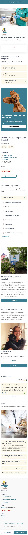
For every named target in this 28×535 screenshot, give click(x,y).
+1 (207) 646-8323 (7, 496)
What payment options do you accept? (11, 462)
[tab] (12, 360)
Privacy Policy (19, 523)
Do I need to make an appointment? (13, 468)
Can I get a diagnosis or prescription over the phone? (13, 442)
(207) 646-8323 (7, 532)
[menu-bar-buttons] (26, 6)
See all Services (5, 236)
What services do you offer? (10, 473)
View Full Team (14, 365)
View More (14, 300)
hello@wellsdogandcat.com (9, 499)
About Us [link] (3, 515)
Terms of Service (9, 523)
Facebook (5, 502)
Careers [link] (3, 517)
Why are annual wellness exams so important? (12, 456)
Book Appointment (20, 532)
